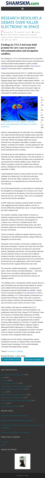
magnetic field (24, 35)
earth (5, 35)
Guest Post (9, 32)
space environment (32, 37)
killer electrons (13, 35)
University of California (15, 351)
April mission (30, 293)
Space (22, 37)
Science (37, 32)
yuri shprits (13, 40)
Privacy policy (5, 442)
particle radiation (13, 37)
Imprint (3, 445)
